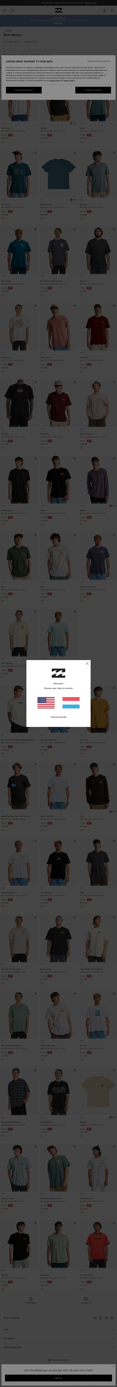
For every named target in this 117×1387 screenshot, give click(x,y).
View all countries (58, 717)
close (87, 663)
